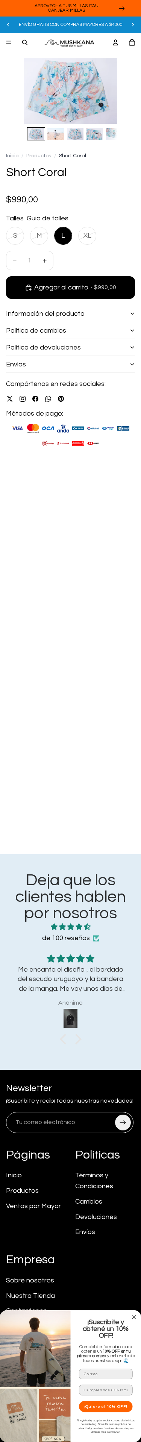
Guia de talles (47, 218)
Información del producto (45, 313)
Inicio (12, 155)
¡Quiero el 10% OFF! (106, 1406)
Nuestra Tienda (30, 1295)
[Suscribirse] (123, 1122)
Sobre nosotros (30, 1280)
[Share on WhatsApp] (48, 398)
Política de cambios (36, 330)
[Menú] (8, 42)
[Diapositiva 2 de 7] (55, 134)
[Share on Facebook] (35, 398)
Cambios (88, 1201)
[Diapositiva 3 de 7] (75, 134)
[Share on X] (10, 398)
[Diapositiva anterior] (8, 25)
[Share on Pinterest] (61, 398)
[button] (64, 1039)
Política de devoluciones (43, 347)
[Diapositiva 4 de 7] (94, 134)
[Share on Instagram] (22, 398)
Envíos (16, 364)
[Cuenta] (115, 42)
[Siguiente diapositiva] (132, 25)
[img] (70, 927)
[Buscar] (25, 42)
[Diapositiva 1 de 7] (36, 134)
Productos (38, 155)
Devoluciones (96, 1217)
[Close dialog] (134, 1317)
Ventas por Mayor (33, 1206)
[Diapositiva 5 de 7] (114, 134)
